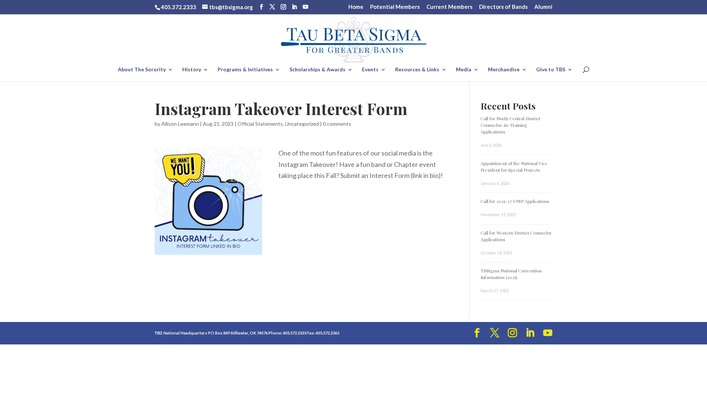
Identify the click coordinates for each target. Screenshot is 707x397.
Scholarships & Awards (317, 69)
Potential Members (395, 7)
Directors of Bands (503, 7)
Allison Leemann (180, 124)
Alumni (543, 7)
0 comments (337, 124)
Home (355, 7)
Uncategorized (302, 124)
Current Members (449, 7)
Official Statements (260, 124)
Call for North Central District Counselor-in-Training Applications (510, 125)
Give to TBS (550, 69)
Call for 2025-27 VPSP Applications (515, 201)
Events (370, 69)
